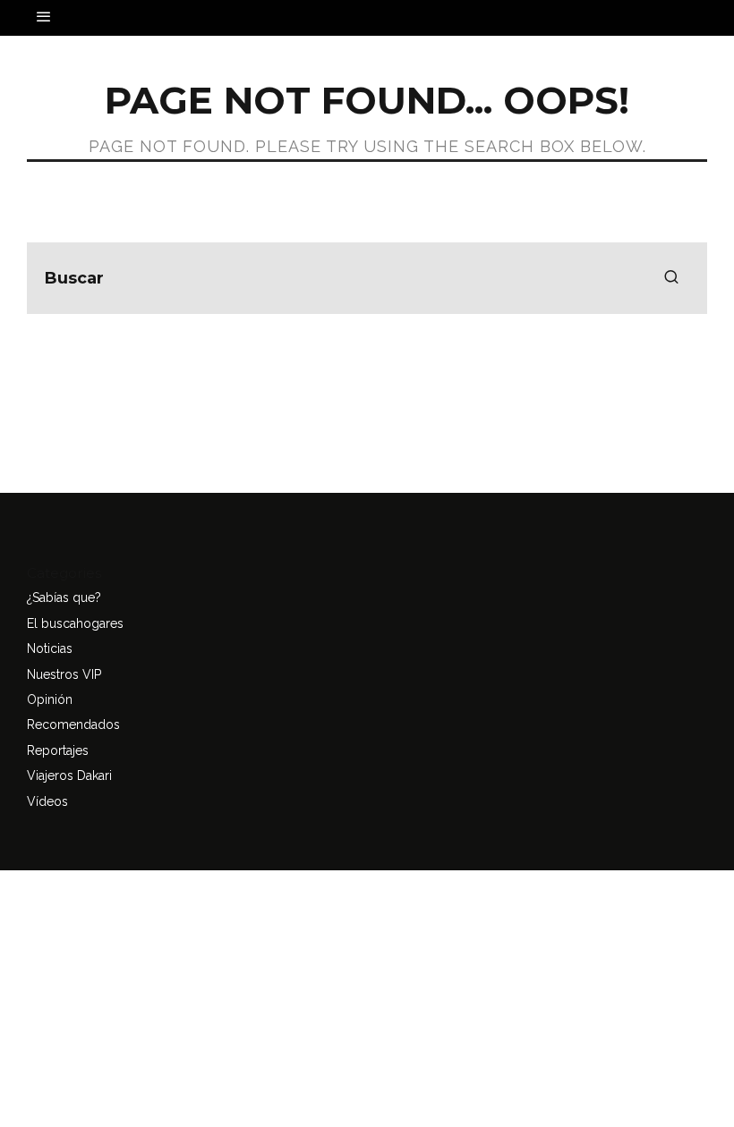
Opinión (50, 699)
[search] (671, 278)
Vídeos (47, 801)
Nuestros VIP (64, 674)
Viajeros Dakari (69, 775)
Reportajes (58, 750)
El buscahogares (75, 623)
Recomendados (73, 724)
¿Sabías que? (64, 597)
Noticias (50, 648)
